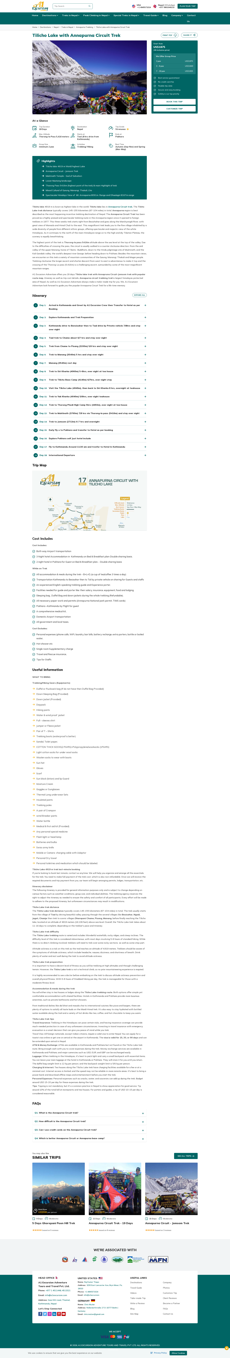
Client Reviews (170, 1298)
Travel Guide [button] (150, 15)
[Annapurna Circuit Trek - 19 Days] (115, 1189)
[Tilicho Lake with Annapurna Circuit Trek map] (89, 500)
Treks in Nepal (67, 27)
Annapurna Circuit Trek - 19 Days (111, 1223)
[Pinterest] (59, 1313)
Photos (166, 1288)
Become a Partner (171, 1303)
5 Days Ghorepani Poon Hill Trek (53, 1223)
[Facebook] (40, 1313)
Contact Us (191, 18)
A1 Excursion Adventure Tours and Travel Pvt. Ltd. (107, 1345)
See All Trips (184, 1156)
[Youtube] (64, 1313)
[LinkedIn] (54, 1313)
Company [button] (176, 15)
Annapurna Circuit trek (120, 206)
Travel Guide (136, 1288)
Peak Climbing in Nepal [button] (95, 15)
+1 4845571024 (144, 7)
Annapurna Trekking (84, 27)
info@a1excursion (91, 1295)
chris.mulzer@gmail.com (94, 1314)
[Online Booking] (115, 1336)
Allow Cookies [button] (178, 1353)
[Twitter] (45, 1313)
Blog (165, 15)
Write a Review (137, 1303)
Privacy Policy (160, 1353)
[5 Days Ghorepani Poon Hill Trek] (58, 1189)
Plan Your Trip (188, 6)
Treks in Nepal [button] (70, 15)
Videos (133, 1293)
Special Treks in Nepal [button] (125, 15)
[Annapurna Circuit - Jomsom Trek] (171, 1189)
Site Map (134, 1314)
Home (35, 15)
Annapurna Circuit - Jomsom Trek (167, 1223)
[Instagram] (50, 1313)
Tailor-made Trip (138, 1298)
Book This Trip (175, 101)
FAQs (165, 1308)
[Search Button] (89, 6)
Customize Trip (174, 109)
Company (167, 1282)
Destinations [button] (49, 15)
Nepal (56, 27)
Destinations (45, 27)
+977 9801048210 (166, 7)
